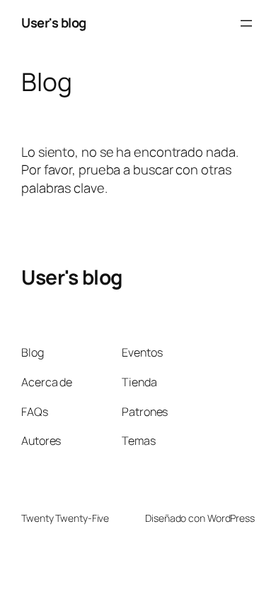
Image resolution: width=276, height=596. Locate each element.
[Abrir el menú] (246, 23)
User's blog (53, 22)
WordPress (231, 518)
